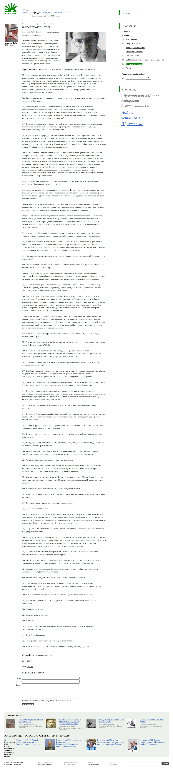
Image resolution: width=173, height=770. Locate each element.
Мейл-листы (58, 13)
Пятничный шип (132, 56)
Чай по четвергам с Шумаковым (132, 117)
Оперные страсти (133, 44)
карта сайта (18, 764)
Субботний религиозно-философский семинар (145, 60)
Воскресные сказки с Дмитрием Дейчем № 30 (37, 24)
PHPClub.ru (113, 764)
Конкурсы (47, 13)
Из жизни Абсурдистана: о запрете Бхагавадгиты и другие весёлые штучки (70, 722)
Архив (128, 68)
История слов (131, 39)
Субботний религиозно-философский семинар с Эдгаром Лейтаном (30, 726)
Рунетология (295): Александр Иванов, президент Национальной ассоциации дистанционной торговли (68, 743)
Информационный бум (40, 16)
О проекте (126, 32)
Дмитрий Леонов (69, 764)
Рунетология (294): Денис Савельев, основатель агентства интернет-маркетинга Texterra (110, 742)
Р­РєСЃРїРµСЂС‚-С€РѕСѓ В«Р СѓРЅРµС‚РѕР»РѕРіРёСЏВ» (37, 735)
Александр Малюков (45, 764)
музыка (30, 666)
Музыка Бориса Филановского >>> (37, 655)
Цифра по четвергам (134, 52)
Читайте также (14, 715)
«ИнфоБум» (140, 74)
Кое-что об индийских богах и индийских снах (31, 721)
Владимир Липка (93, 764)
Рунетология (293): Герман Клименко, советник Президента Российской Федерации (151, 742)
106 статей (9, 45)
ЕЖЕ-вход (126, 13)
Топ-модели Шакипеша (135, 48)
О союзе (26, 13)
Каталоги (68, 13)
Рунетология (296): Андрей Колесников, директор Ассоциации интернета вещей (28, 742)
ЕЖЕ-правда (55, 16)
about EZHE (8, 764)
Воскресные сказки (134, 64)
